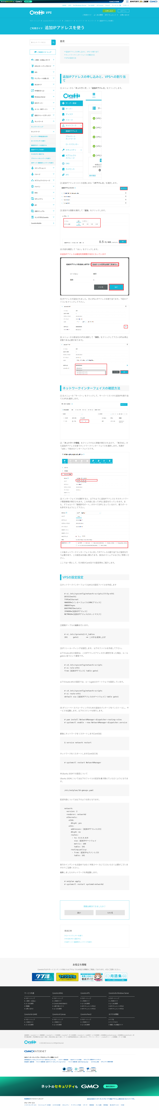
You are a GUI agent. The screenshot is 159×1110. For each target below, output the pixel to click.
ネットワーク (80, 21)
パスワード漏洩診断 (63, 1059)
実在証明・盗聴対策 (29, 1062)
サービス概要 (122, 1037)
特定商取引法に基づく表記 (40, 1037)
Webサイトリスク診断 (76, 1059)
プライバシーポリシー (94, 1037)
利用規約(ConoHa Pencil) (124, 1035)
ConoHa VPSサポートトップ (52, 21)
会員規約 (26, 1035)
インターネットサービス (30, 1105)
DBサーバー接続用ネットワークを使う (79, 942)
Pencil (107, 5)
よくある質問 (98, 15)
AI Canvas (100, 5)
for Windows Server (79, 5)
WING (64, 5)
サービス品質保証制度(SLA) (71, 1037)
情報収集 (91, 1105)
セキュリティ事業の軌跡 (107, 1061)
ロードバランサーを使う (74, 935)
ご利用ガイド (87, 15)
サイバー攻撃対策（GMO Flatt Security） (78, 1062)
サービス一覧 (116, 5)
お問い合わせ (124, 15)
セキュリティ (65, 1105)
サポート (126, 5)
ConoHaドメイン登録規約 (38, 1035)
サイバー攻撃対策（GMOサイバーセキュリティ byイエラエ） (51, 1062)
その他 (122, 1105)
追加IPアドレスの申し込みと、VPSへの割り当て (82, 52)
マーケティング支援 (76, 1105)
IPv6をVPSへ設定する (73, 939)
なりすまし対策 (95, 1062)
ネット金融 (98, 1105)
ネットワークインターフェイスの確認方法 (80, 55)
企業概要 (114, 1037)
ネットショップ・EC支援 (44, 1105)
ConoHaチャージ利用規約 (53, 1035)
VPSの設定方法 (71, 58)
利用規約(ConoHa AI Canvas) (108, 1035)
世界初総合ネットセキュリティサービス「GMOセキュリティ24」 (40, 1059)
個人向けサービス (114, 1105)
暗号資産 (106, 1105)
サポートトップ (35, 21)
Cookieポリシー (106, 1037)
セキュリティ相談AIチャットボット (92, 1059)
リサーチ (85, 1105)
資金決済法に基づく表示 (55, 1037)
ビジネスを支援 (56, 1105)
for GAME (91, 5)
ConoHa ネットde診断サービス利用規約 (88, 1035)
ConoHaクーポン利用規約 (69, 1035)
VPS (69, 5)
